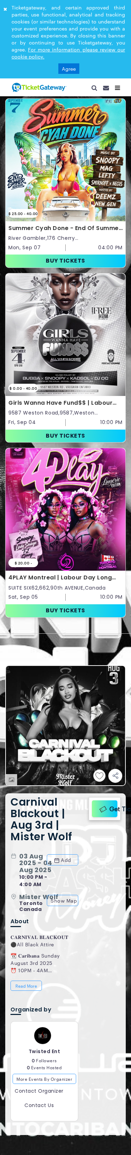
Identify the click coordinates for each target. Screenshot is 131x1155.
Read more (26, 830)
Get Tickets (111, 649)
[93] (38, 87)
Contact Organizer (39, 937)
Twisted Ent (44, 898)
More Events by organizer (44, 925)
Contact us (39, 951)
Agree (69, 68)
